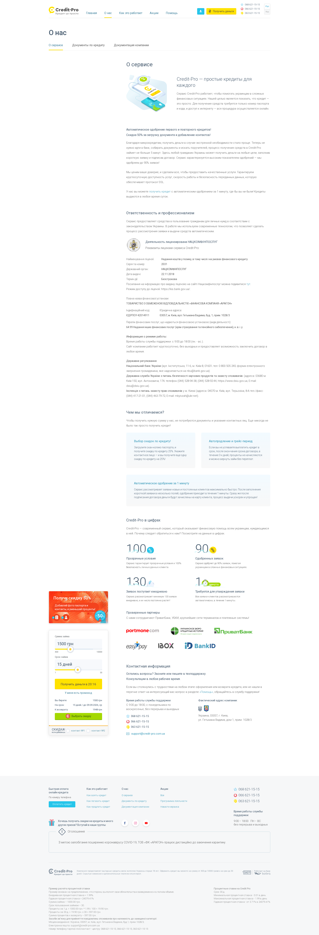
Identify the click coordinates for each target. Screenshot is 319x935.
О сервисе (56, 45)
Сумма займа (62, 636)
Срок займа (61, 657)
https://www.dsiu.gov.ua (232, 381)
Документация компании (131, 45)
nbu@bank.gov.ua (198, 371)
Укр (267, 12)
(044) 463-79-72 (155, 395)
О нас (108, 13)
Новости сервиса (169, 806)
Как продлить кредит (98, 806)
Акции (154, 13)
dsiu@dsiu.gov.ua (137, 386)
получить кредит (160, 191)
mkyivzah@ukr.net (186, 395)
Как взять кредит (96, 795)
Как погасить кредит (98, 801)
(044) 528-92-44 (207, 381)
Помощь (172, 13)
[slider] (70, 649)
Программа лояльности (173, 801)
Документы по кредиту (88, 45)
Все (162, 795)
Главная (91, 13)
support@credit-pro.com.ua (85, 925)
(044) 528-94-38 (187, 381)
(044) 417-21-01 (135, 395)
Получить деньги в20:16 (78, 684)
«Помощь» (206, 692)
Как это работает (130, 13)
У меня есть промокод (78, 692)
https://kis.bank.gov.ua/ (175, 289)
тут (248, 284)
